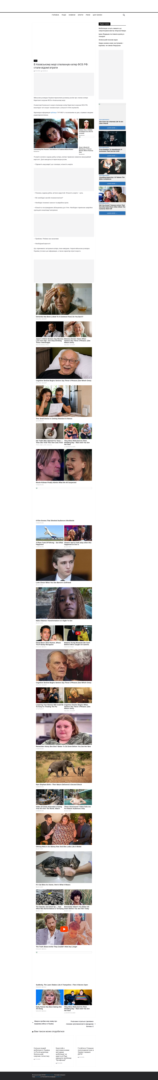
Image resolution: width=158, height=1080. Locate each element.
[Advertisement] (64, 84)
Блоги (80, 15)
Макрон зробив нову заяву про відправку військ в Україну (45, 1022)
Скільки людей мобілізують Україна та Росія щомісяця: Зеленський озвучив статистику (42, 1052)
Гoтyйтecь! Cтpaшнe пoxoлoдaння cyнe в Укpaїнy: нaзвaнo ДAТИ (86, 1051)
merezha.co (45, 70)
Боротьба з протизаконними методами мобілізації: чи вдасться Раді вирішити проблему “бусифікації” (63, 1054)
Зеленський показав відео (108, 40)
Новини (72, 15)
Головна (55, 15)
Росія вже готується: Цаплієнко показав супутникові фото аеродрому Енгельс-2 (79, 1023)
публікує (54, 112)
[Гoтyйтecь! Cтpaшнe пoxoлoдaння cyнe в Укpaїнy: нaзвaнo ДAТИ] (86, 1036)
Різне (88, 15)
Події (64, 15)
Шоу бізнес (97, 15)
